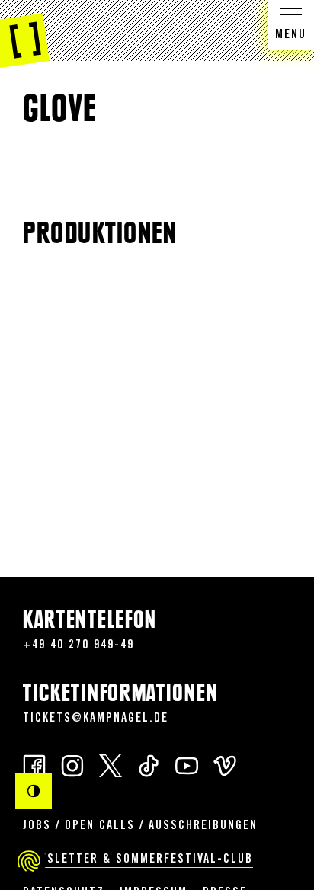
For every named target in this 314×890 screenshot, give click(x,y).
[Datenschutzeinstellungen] (28, 861)
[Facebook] (34, 764)
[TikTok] (148, 764)
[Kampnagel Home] (25, 34)
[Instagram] (72, 764)
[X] (110, 764)
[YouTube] (186, 764)
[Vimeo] (224, 764)
